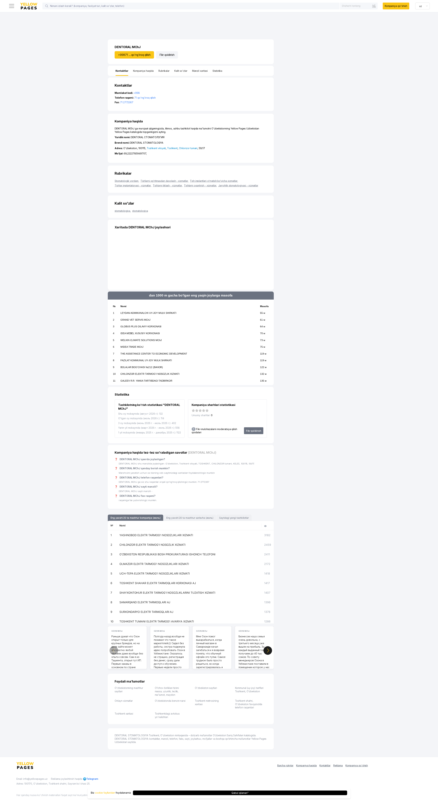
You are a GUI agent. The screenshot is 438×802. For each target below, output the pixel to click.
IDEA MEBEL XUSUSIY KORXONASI (140, 333)
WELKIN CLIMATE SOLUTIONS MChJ (141, 340)
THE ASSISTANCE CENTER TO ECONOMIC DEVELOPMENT (153, 353)
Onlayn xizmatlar (124, 700)
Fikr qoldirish (167, 54)
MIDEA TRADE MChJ (131, 346)
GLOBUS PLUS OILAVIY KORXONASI (141, 326)
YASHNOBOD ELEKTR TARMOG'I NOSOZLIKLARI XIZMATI (156, 535)
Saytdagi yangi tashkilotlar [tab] (234, 517)
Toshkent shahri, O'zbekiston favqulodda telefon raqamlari (248, 704)
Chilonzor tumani (188, 148)
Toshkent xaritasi (124, 713)
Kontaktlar (325, 765)
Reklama (338, 765)
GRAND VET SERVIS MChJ (135, 319)
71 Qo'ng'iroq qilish (145, 97)
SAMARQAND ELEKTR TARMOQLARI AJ (144, 602)
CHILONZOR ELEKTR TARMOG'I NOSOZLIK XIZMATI (149, 373)
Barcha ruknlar (285, 765)
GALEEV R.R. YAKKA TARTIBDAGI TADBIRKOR (146, 380)
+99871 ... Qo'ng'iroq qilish (134, 54)
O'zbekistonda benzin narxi (170, 700)
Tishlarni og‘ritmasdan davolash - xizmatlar (164, 180)
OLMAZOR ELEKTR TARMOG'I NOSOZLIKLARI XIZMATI (154, 564)
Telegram (92, 778)
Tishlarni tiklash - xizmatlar (168, 185)
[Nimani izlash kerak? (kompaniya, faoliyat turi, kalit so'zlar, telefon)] (46, 6)
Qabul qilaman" (239, 792)
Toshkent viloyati (156, 148)
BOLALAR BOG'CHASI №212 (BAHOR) (141, 367)
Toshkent (172, 148)
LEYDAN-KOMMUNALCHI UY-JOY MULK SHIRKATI (148, 313)
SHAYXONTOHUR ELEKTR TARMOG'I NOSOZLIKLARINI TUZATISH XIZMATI (167, 592)
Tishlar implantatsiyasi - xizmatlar (133, 185)
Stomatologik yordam (127, 180)
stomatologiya (123, 210)
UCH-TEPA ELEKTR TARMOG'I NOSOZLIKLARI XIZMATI (154, 573)
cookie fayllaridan (105, 792)
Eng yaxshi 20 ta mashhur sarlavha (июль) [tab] (189, 517)
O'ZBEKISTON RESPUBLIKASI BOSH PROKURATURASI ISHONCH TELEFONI (167, 554)
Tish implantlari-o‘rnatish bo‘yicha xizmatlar (214, 180)
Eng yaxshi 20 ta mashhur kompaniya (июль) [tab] (135, 517)
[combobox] (359, 5)
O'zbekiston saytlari (206, 687)
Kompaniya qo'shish (396, 5)
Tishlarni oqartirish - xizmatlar (200, 185)
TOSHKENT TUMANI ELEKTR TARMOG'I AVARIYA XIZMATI (156, 621)
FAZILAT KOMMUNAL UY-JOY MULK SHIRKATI (146, 360)
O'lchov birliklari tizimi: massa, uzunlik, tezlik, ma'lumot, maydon (167, 691)
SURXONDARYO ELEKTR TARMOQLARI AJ (146, 612)
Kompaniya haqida (306, 765)
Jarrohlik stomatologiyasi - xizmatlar (238, 185)
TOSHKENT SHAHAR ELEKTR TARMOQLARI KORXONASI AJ (157, 583)
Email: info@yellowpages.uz (32, 778)
